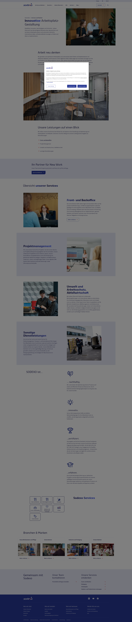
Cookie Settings (51, 86)
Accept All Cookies (82, 86)
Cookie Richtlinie (50, 82)
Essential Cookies (71, 86)
